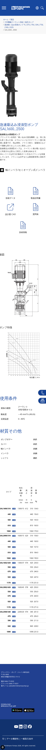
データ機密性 (13, 738)
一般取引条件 (27, 738)
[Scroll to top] (41, 741)
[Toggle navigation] (4, 8)
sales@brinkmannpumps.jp (19, 686)
